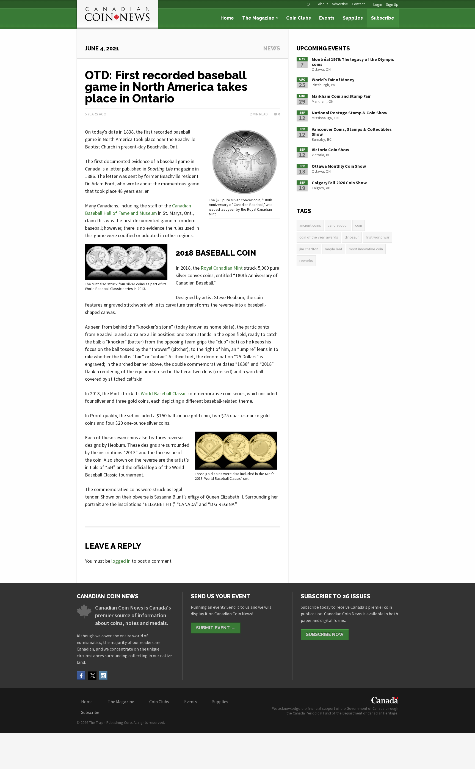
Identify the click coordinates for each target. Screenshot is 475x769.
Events (327, 18)
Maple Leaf (333, 249)
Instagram (103, 675)
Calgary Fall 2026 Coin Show (339, 182)
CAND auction (338, 225)
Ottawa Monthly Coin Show (339, 166)
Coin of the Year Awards (318, 237)
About (323, 4)
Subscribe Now (325, 634)
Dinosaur (352, 237)
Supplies (353, 18)
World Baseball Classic (163, 393)
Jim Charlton (308, 249)
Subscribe (382, 18)
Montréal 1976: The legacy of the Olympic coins (353, 61)
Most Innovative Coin (366, 249)
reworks (306, 260)
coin (358, 225)
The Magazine (258, 18)
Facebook (81, 675)
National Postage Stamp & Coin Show (349, 112)
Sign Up (392, 4)
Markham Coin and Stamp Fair (341, 96)
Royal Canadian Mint (222, 268)
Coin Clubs (298, 18)
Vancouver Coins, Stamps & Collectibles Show (352, 131)
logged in (121, 561)
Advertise (340, 4)
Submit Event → (215, 627)
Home (227, 18)
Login (377, 4)
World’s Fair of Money (333, 79)
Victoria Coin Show (330, 149)
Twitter (92, 675)
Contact (358, 4)
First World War (378, 237)
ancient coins (310, 225)
